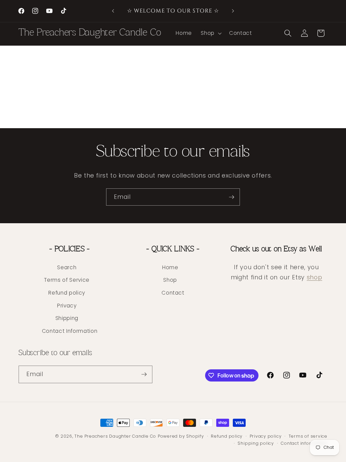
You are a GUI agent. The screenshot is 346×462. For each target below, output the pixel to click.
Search (66, 267)
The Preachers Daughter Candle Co (115, 436)
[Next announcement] (232, 11)
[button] (210, 33)
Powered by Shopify (181, 436)
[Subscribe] (231, 197)
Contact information (304, 443)
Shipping (66, 318)
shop (314, 277)
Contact (173, 292)
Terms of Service (67, 279)
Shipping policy (256, 443)
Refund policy (66, 292)
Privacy (67, 305)
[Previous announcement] (113, 11)
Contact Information (70, 330)
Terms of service (308, 436)
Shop (170, 279)
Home (170, 267)
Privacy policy (266, 436)
